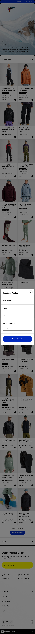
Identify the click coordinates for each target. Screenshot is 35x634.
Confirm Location (17, 339)
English (6, 328)
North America (7, 300)
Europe (5, 308)
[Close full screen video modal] (31, 292)
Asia (4, 316)
